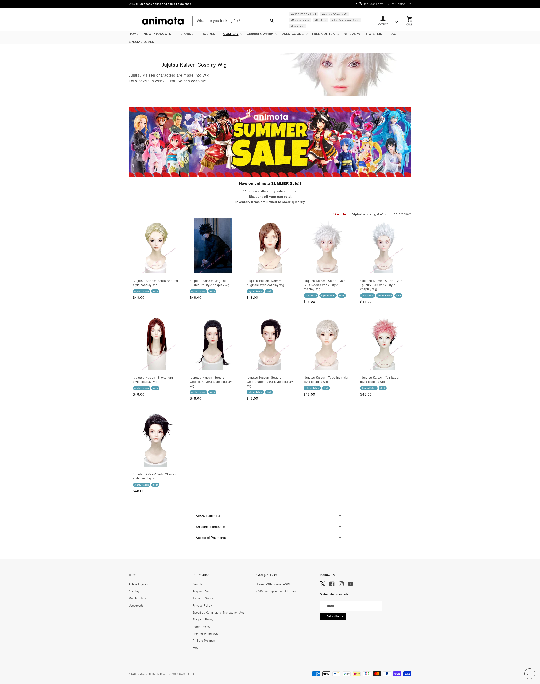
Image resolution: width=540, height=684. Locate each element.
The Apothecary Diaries (346, 20)
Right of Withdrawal (206, 633)
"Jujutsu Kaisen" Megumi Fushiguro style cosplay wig (210, 283)
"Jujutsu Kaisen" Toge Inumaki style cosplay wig (326, 379)
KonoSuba (298, 25)
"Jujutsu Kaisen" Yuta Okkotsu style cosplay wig (155, 476)
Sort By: (340, 214)
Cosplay (134, 591)
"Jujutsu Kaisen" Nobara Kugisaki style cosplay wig (265, 283)
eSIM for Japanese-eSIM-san (276, 591)
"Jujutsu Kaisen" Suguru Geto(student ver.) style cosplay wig (270, 381)
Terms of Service (204, 598)
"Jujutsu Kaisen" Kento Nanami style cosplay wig (155, 283)
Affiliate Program (204, 640)
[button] (132, 21)
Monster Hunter (300, 20)
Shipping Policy (203, 619)
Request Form (202, 591)
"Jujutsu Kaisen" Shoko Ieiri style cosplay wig (153, 379)
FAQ (195, 648)
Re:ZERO (321, 20)
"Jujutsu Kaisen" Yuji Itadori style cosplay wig (380, 379)
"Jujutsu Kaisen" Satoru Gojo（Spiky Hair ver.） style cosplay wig (381, 285)
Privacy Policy (202, 605)
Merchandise (137, 598)
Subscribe (333, 616)
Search (197, 584)
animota (142, 674)
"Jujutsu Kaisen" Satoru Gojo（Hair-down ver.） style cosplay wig (325, 285)
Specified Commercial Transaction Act (218, 612)
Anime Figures (138, 584)
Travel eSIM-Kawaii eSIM (273, 584)
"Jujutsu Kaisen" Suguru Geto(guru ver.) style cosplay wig (211, 381)
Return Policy (202, 626)
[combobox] (235, 21)
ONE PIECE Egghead (304, 14)
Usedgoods (136, 605)
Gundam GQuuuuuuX (335, 14)
